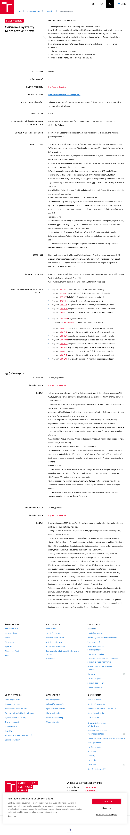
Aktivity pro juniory (54, 642)
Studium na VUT (33, 11)
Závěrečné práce (94, 642)
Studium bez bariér (95, 683)
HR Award (91, 751)
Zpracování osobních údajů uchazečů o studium (62, 652)
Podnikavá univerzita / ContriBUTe (101, 708)
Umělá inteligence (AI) (96, 769)
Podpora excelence (13, 704)
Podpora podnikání (95, 687)
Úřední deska (93, 726)
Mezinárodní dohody (54, 717)
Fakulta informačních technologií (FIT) (64, 94)
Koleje (7, 637)
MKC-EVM (64, 308)
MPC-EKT (63, 332)
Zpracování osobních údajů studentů (102, 658)
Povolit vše (107, 801)
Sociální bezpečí (94, 678)
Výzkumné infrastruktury (15, 717)
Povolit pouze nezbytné (106, 815)
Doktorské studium (95, 646)
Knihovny (94, 674)
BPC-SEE (63, 297)
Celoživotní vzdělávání (55, 646)
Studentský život (12, 651)
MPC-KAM (64, 340)
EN (110, 4)
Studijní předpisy (94, 650)
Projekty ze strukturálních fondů (18, 735)
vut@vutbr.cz (91, 790)
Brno (7, 655)
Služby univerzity (53, 713)
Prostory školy (11, 633)
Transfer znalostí (12, 722)
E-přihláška (51, 658)
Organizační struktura (96, 723)
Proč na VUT (51, 629)
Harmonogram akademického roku (102, 637)
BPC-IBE (63, 293)
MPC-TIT (63, 351)
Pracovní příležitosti (98, 733)
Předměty (50, 11)
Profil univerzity (94, 699)
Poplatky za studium (95, 654)
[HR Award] (70, 829)
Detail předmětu (67, 11)
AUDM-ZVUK (69, 322)
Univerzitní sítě (52, 722)
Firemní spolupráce (54, 699)
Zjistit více (12, 816)
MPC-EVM (64, 336)
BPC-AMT (63, 289)
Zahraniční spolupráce (55, 704)
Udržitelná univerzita (96, 704)
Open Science (11, 726)
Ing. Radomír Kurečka (57, 87)
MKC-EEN (63, 305)
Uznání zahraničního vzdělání (99, 666)
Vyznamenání (93, 717)
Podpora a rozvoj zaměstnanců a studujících (106, 738)
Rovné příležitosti (94, 743)
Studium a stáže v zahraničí (99, 662)
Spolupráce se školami (55, 708)
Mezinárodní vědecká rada (16, 708)
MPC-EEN (63, 328)
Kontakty (91, 756)
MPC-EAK (63, 359)
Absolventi (95, 764)
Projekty (8, 731)
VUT (19, 11)
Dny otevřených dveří (55, 637)
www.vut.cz (90, 787)
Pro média (91, 760)
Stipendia (91, 669)
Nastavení (106, 808)
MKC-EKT (63, 355)
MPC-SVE (63, 347)
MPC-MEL (64, 343)
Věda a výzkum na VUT (14, 699)
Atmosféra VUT (11, 629)
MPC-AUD (64, 318)
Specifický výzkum (12, 740)
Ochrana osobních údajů (97, 730)
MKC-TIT (63, 312)
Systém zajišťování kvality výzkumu (20, 713)
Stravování (9, 642)
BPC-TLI (63, 301)
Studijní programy (53, 633)
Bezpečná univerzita (95, 713)
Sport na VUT (10, 646)
